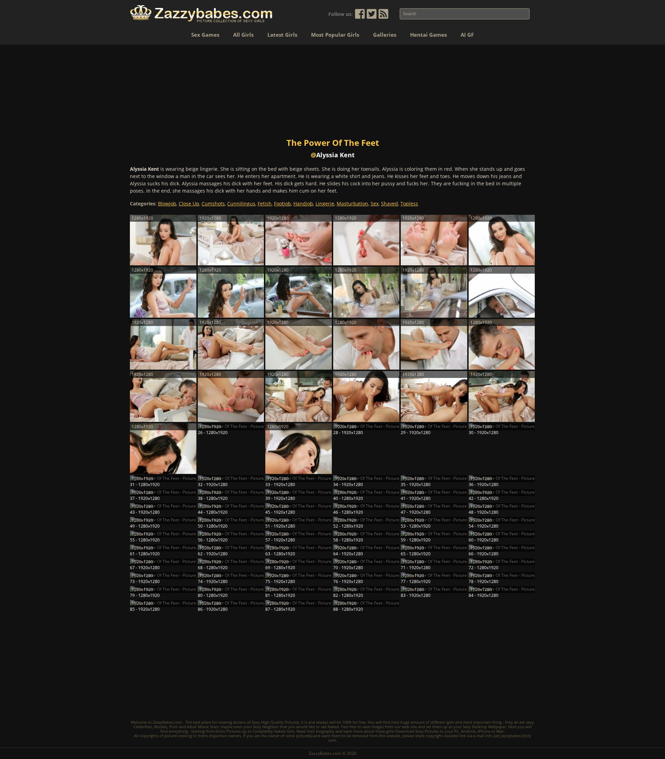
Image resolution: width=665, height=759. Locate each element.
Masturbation (352, 203)
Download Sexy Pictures (417, 731)
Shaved (389, 203)
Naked (333, 726)
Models (160, 726)
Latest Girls (282, 34)
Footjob (282, 203)
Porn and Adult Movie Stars (194, 726)
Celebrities (142, 726)
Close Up (189, 203)
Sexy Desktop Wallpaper (484, 726)
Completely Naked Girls (273, 731)
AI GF (467, 34)
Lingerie (325, 203)
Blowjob (167, 203)
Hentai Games (428, 34)
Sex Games (205, 34)
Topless (409, 203)
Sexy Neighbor (266, 726)
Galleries (384, 34)
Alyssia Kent (335, 155)
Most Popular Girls (335, 34)
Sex (375, 203)
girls (450, 722)
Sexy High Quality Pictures (275, 722)
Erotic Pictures (228, 731)
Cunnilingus (241, 203)
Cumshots (213, 203)
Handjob (303, 203)
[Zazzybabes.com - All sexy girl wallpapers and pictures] (201, 13)
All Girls (243, 34)
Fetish (265, 203)
